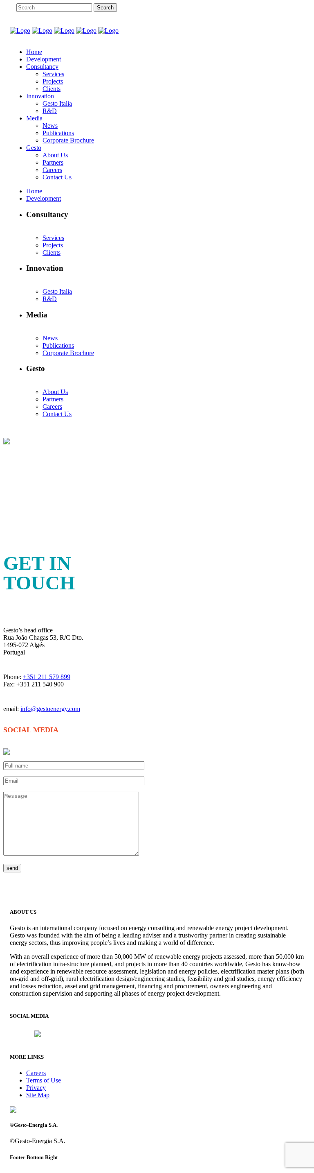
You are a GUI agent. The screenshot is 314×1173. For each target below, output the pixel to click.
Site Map (37, 1094)
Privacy (36, 1087)
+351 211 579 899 (46, 676)
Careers (36, 1072)
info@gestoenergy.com (50, 708)
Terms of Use (43, 1080)
